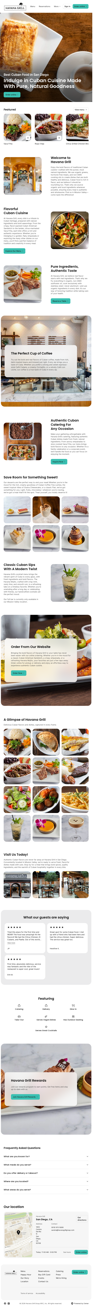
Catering (59, 1271)
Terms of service (27, 1293)
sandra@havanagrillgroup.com (62, 1230)
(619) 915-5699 (57, 1227)
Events (41, 1278)
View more (11, 943)
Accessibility (40, 1293)
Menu (32, 6)
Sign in (67, 6)
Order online (81, 1252)
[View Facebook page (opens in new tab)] (5, 1303)
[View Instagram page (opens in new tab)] (8, 1303)
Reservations (44, 6)
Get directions (82, 1218)
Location (24, 1281)
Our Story (25, 1278)
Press (58, 1274)
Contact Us (43, 1281)
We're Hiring (61, 1278)
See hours (67, 1252)
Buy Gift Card (44, 1274)
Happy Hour (26, 1274)
